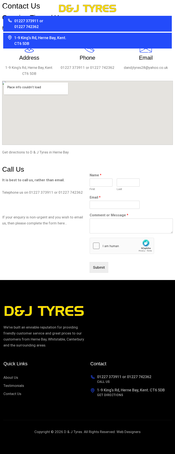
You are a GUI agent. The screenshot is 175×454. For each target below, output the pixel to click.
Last (119, 189)
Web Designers (129, 432)
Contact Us (12, 394)
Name (95, 175)
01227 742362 (102, 67)
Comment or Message (109, 215)
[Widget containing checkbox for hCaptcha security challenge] (122, 246)
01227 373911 (73, 67)
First (92, 189)
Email (95, 197)
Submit (99, 267)
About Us (10, 377)
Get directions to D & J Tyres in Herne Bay (35, 152)
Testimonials (13, 385)
